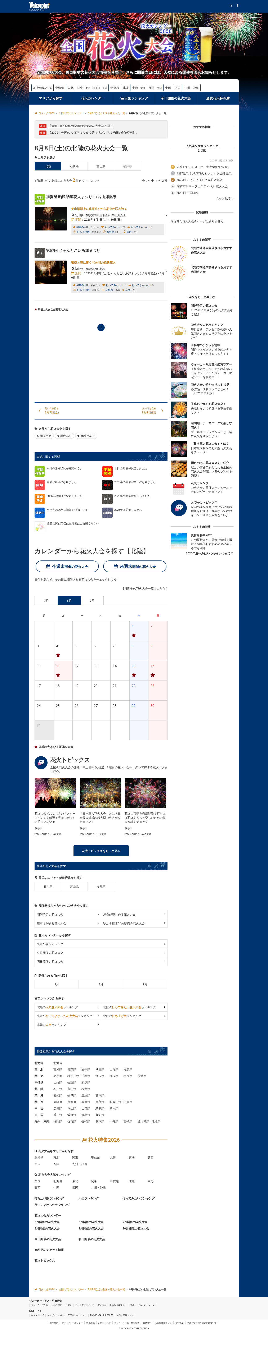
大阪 (159, 88)
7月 (56, 984)
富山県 (101, 166)
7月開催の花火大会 (135, 1222)
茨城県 (142, 1076)
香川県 (57, 1115)
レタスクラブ (37, 1315)
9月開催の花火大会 (91, 1228)
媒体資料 (147, 1322)
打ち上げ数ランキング (49, 1198)
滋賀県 (128, 1102)
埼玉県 (99, 1076)
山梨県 (57, 1082)
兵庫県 (85, 1102)
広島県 (57, 1108)
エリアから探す (50, 98)
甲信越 (114, 88)
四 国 (39, 1115)
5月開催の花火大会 (47, 1222)
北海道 (59, 88)
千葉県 (85, 1076)
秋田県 (99, 1069)
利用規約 (54, 1322)
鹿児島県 (143, 1121)
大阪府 (57, 1102)
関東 (80, 88)
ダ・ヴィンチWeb (55, 1315)
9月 (145, 984)
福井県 (101, 886)
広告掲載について (163, 1322)
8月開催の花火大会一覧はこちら (144, 588)
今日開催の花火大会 (176, 98)
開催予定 (46, 436)
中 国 (39, 1108)
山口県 (85, 1108)
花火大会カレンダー (48, 1215)
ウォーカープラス (39, 1305)
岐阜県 (71, 1095)
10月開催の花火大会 (135, 1228)
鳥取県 (99, 1108)
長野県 (71, 1082)
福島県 (128, 1069)
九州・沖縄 (191, 88)
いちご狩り (57, 1305)
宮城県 (57, 1069)
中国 (168, 88)
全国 (37, 1181)
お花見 (69, 1305)
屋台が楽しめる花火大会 (119, 914)
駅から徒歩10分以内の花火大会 (124, 923)
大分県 (114, 1121)
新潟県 (85, 1082)
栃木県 (128, 1076)
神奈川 (96, 88)
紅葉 (132, 1305)
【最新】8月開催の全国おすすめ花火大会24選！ (81, 126)
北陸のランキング (57, 1007)
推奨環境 (90, 1322)
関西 (152, 88)
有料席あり (87, 436)
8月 (101, 984)
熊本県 (99, 1121)
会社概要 (179, 1322)
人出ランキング (89, 1198)
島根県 (114, 1108)
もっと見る (224, 198)
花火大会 (102, 1305)
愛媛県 (71, 1115)
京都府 (71, 1102)
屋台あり (66, 436)
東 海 (39, 1095)
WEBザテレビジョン (77, 1315)
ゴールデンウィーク (84, 1305)
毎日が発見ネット (125, 1315)
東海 (135, 88)
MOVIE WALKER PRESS (101, 1315)
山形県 (114, 1069)
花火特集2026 (42, 88)
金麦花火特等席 (218, 98)
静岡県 (99, 1095)
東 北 (39, 1069)
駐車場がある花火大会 (51, 923)
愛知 (143, 88)
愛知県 (57, 1095)
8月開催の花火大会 (47, 1228)
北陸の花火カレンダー (51, 944)
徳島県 (85, 1115)
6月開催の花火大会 (91, 1222)
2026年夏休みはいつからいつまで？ (209, 553)
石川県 (74, 166)
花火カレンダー (92, 98)
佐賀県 (71, 1121)
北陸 (126, 88)
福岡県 (57, 1121)
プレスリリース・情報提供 (126, 1322)
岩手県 (85, 1069)
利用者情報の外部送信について (201, 1322)
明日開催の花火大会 (50, 961)
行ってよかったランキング (52, 1205)
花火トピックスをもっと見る (101, 851)
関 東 (39, 1076)
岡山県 (71, 1108)
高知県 (99, 1115)
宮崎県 (128, 1121)
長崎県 (85, 1121)
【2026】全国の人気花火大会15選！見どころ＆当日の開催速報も (92, 132)
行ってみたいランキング (138, 1198)
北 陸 (39, 1089)
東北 (70, 88)
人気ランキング (136, 98)
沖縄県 (156, 1121)
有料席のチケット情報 (49, 1250)
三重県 (85, 1095)
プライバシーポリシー (72, 1322)
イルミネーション (146, 1305)
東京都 (57, 1076)
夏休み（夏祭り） (118, 1305)
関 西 (39, 1102)
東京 (87, 88)
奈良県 (99, 1102)
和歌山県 (115, 1102)
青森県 (71, 1069)
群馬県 (114, 1076)
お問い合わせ (104, 1322)
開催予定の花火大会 (50, 914)
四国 (177, 88)
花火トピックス (45, 1260)
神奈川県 (73, 1076)
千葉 (104, 88)
